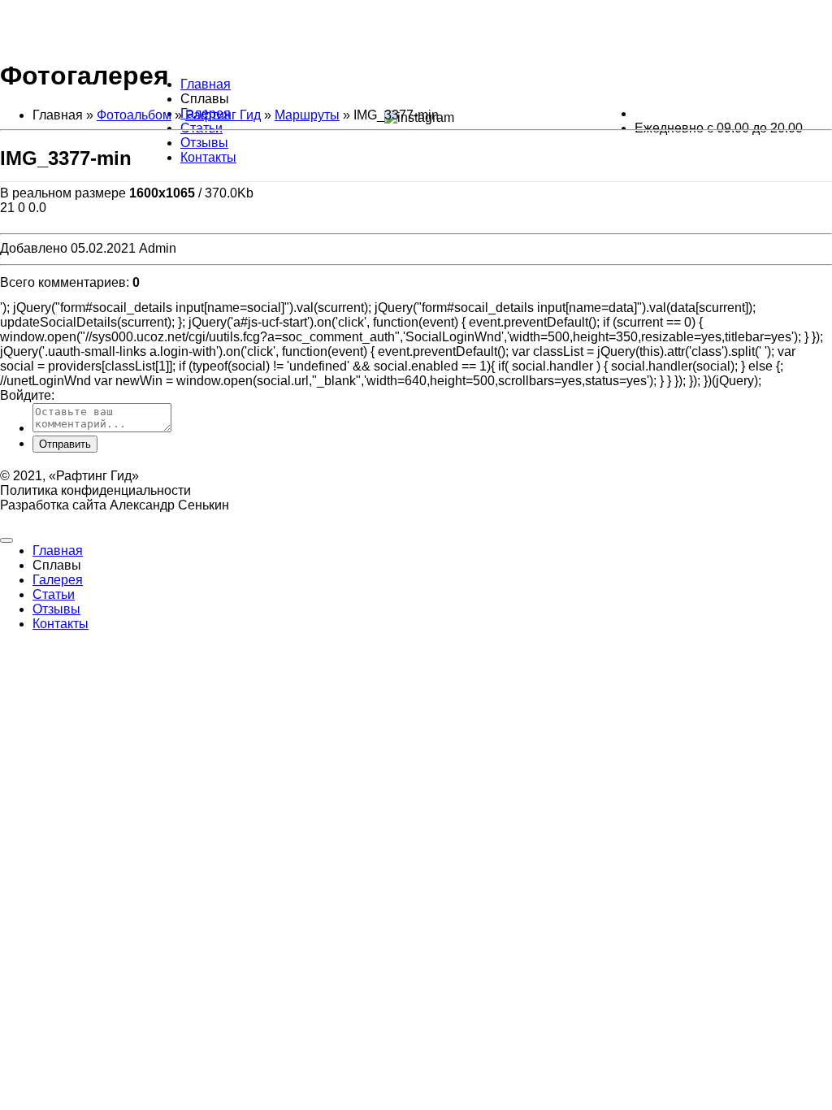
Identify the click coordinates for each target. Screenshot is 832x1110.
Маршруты (307, 115)
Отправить (65, 444)
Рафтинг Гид (223, 115)
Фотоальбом (134, 115)
